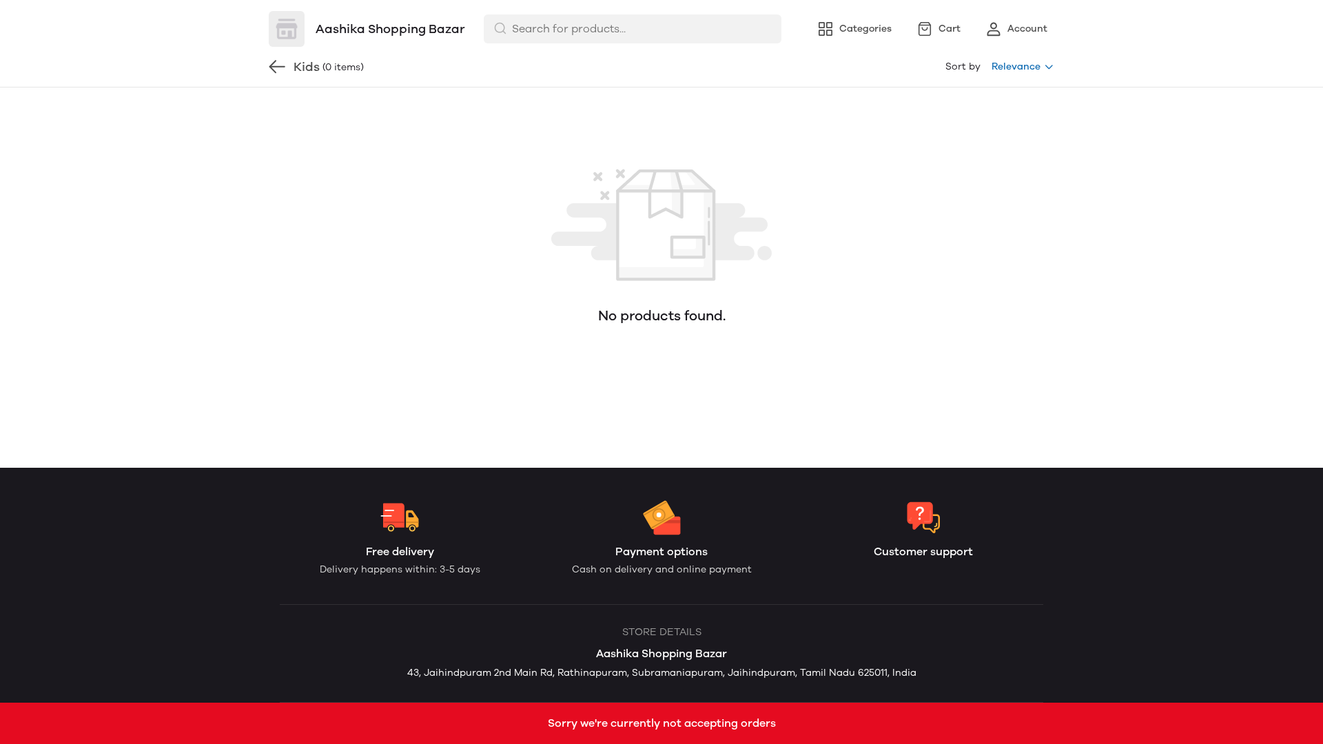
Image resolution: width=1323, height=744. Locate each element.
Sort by (963, 66)
